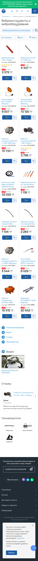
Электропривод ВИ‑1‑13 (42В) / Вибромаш (7, 102)
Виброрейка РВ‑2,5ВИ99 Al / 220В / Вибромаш (28, 300)
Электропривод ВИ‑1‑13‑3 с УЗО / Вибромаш (26, 102)
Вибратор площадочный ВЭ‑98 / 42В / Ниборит (28, 141)
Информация (7, 510)
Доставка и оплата (9, 500)
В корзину (7, 78)
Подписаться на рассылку (15, 469)
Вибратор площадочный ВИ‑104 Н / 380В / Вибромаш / (9, 261)
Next (35, 396)
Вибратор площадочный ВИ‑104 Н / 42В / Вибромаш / (9, 141)
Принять (11, 553)
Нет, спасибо (32, 525)
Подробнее (20, 538)
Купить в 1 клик (15, 78)
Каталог (5, 495)
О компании (6, 490)
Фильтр (34, 37)
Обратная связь (12, 480)
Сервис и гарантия (9, 505)
